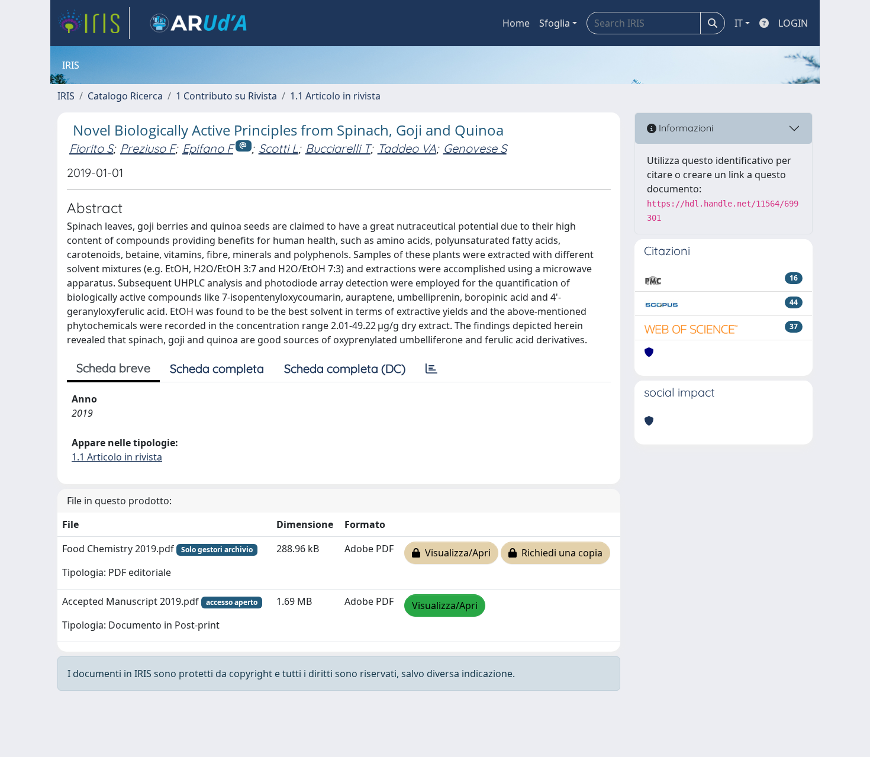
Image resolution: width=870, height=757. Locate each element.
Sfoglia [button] (554, 23)
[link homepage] (93, 23)
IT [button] (738, 23)
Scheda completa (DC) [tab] (344, 368)
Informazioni (684, 128)
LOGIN (793, 23)
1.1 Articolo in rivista (335, 95)
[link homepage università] (198, 23)
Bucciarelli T (337, 148)
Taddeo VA (407, 148)
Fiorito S (91, 148)
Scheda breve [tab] (113, 367)
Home (516, 23)
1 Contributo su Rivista (226, 95)
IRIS (66, 95)
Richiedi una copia (559, 552)
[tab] (431, 368)
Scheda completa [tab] (217, 368)
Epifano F (207, 148)
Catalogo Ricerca (125, 95)
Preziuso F (147, 148)
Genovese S (475, 148)
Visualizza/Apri (455, 552)
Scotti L (278, 148)
